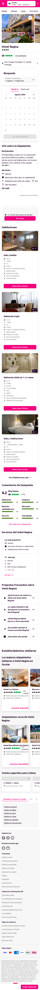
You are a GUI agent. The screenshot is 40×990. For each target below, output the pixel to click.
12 (15, 114)
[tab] (14, 799)
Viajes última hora (8, 937)
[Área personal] (38, 3)
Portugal (14, 11)
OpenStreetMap (33, 195)
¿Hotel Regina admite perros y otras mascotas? (18, 620)
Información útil (7, 906)
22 (29, 119)
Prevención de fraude (9, 917)
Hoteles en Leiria (10, 813)
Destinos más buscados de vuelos (13, 926)
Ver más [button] (7, 575)
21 (25, 119)
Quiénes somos (7, 857)
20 (20, 119)
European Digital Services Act (12, 910)
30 (34, 125)
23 (34, 119)
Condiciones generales (10, 861)
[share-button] (30, 18)
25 (10, 125)
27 (20, 125)
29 (29, 125)
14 (25, 114)
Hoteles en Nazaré (10, 807)
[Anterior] (6, 94)
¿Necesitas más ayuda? (17, 637)
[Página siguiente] (36, 799)
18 (10, 119)
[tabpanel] (20, 815)
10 (6, 114)
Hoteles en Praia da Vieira (12, 823)
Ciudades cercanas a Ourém (14, 799)
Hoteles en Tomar (10, 816)
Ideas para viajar (7, 940)
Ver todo (5, 188)
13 (20, 114)
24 (6, 125)
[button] (18, 28)
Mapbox (23, 195)
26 (15, 125)
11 (10, 114)
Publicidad (5, 879)
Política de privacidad (9, 865)
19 (15, 119)
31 (6, 130)
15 (29, 114)
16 (34, 114)
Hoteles (4, 11)
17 (6, 119)
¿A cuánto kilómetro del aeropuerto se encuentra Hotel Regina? (18, 609)
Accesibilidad (6, 913)
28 (25, 125)
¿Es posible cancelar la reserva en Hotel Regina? (18, 629)
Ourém (23, 11)
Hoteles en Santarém (11, 820)
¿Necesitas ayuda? (8, 895)
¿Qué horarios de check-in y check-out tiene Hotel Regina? (19, 598)
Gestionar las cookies (9, 872)
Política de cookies (8, 868)
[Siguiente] (34, 94)
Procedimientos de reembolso (12, 899)
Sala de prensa (7, 883)
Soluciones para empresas (11, 887)
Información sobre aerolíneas (12, 902)
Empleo (4, 876)
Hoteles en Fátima (10, 810)
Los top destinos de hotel (10, 929)
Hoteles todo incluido (9, 933)
